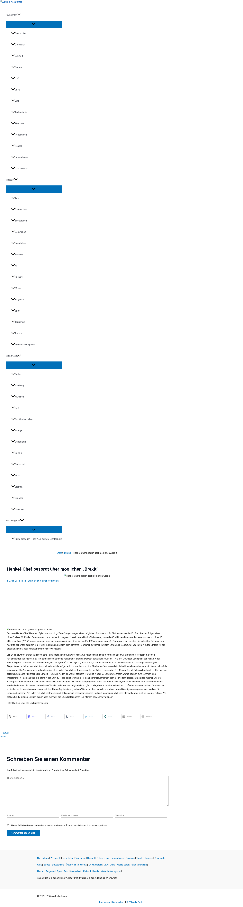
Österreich (20, 44)
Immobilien (20, 243)
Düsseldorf (20, 441)
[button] (19, 15)
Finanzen (19, 123)
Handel (18, 146)
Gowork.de (160, 858)
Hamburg (19, 385)
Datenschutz (21, 209)
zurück (4, 732)
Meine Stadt (12, 355)
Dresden (19, 498)
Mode (18, 288)
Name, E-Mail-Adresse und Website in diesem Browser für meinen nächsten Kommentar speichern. (59, 825)
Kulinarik (19, 277)
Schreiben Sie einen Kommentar (43, 580)
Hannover (19, 509)
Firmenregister (13, 520)
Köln (17, 408)
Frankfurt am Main (23, 419)
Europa (18, 67)
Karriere (19, 254)
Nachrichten (11, 15)
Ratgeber (19, 299)
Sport (17, 310)
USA (17, 78)
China (17, 89)
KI (16, 265)
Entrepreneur (21, 220)
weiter (4, 736)
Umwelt (91, 858)
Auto (17, 198)
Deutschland (21, 33)
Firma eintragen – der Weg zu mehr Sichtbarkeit (38, 539)
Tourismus (20, 322)
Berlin (18, 374)
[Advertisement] (87, 603)
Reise (133, 864)
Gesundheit (20, 232)
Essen (18, 475)
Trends (18, 333)
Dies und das (21, 168)
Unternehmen (21, 157)
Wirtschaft (55, 858)
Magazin (10, 179)
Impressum (104, 902)
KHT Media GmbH (135, 902)
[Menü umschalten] (34, 24)
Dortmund (19, 464)
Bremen (18, 486)
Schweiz (19, 56)
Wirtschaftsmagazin (25, 344)
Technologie (21, 112)
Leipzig (18, 453)
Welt (17, 101)
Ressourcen (21, 134)
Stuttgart (19, 430)
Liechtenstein (95, 864)
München (19, 396)
